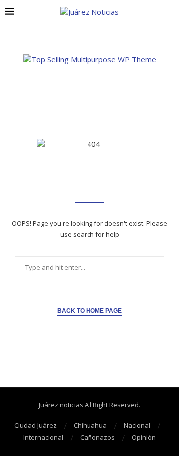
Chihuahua (90, 425)
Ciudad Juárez (35, 425)
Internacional (43, 437)
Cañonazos (97, 437)
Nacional (137, 425)
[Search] (169, 12)
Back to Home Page (89, 310)
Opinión (144, 437)
